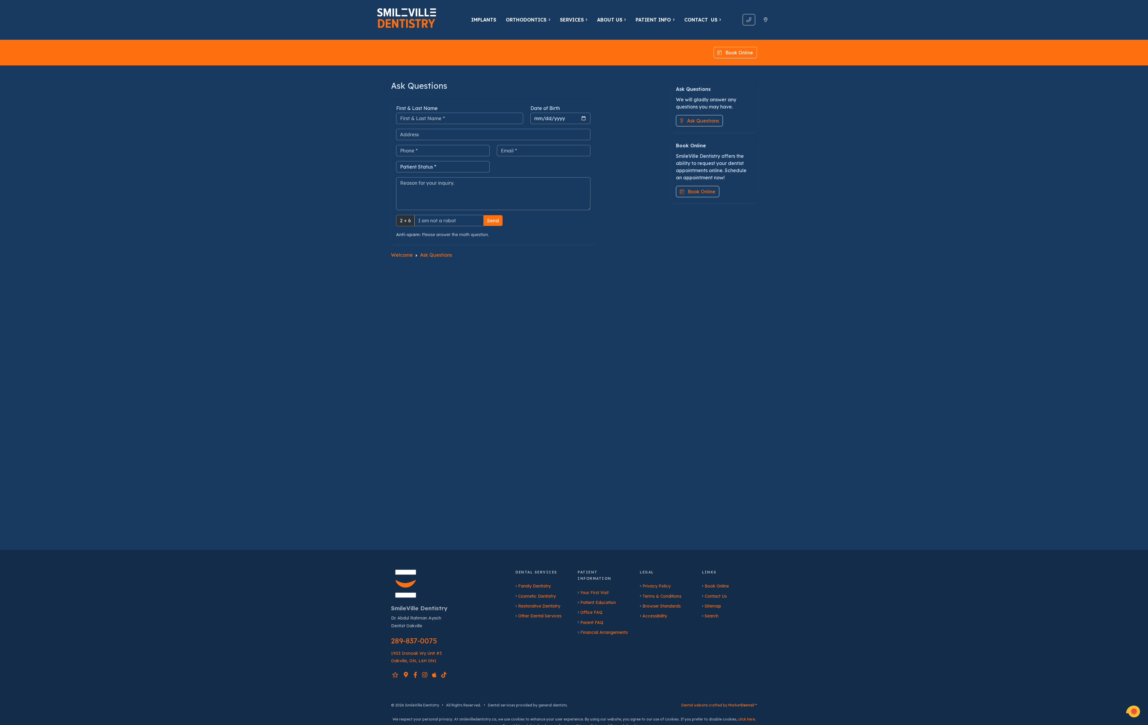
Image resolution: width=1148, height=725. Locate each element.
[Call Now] (749, 19)
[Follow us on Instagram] (425, 675)
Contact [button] (701, 20)
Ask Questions (701, 121)
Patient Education (598, 602)
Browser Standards (661, 606)
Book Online (737, 53)
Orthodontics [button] (526, 20)
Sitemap (713, 606)
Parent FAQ (591, 622)
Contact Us (716, 596)
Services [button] (572, 20)
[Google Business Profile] (406, 675)
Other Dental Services (539, 616)
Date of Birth (545, 108)
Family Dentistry (534, 586)
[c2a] (1133, 711)
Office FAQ (591, 612)
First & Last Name (417, 108)
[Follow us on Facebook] (415, 675)
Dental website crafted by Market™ (719, 705)
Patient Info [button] (653, 20)
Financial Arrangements (604, 632)
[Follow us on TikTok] (444, 675)
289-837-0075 (414, 640)
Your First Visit (594, 592)
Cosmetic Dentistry (537, 596)
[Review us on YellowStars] (395, 675)
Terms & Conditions (661, 596)
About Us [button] (609, 20)
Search (711, 616)
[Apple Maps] (434, 675)
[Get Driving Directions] (765, 19)
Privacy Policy (656, 586)
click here (746, 719)
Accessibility (654, 616)
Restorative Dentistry (539, 606)
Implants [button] (483, 20)
